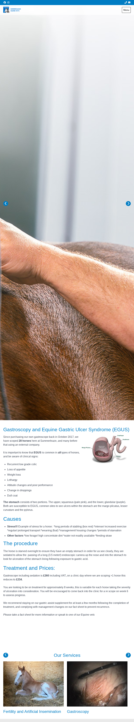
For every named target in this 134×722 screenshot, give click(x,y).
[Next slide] (128, 203)
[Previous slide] (5, 203)
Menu (126, 10)
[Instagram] (8, 2)
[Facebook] (4, 2)
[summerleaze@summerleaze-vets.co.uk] (129, 2)
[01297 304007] (125, 2)
